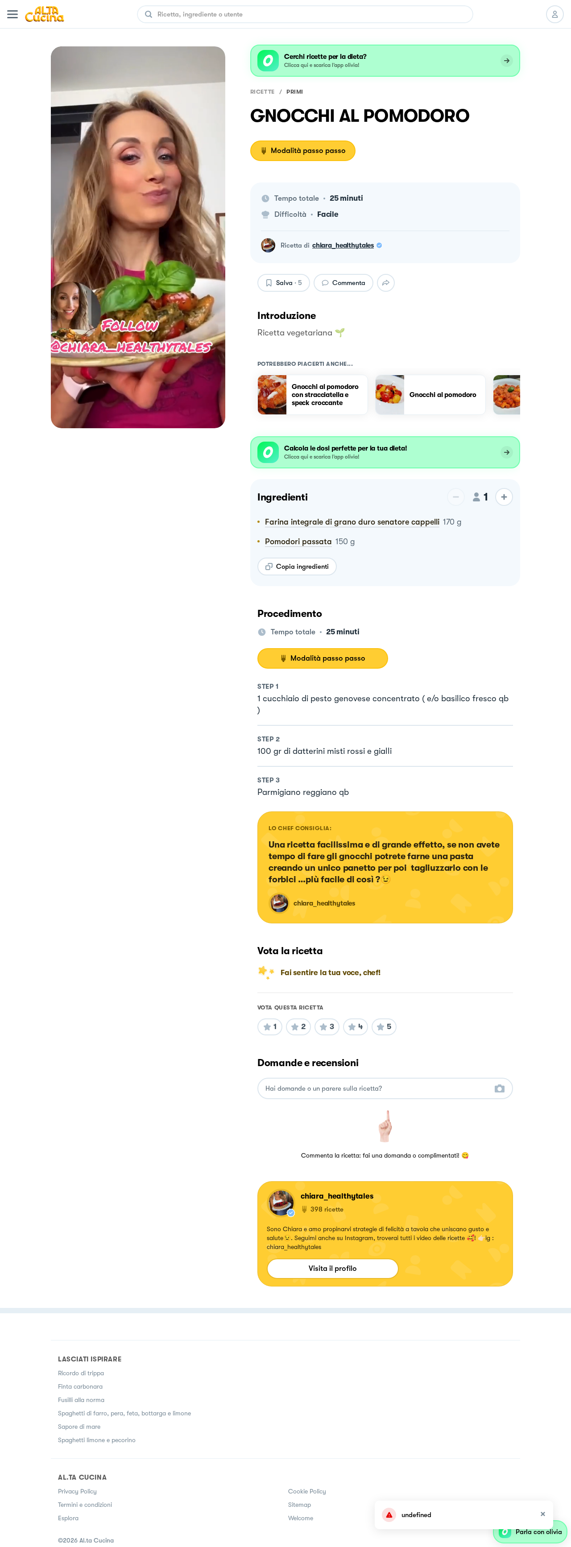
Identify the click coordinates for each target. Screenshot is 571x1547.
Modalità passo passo (308, 150)
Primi (294, 91)
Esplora (68, 1518)
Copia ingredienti (302, 567)
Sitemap (299, 1504)
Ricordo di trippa (81, 1373)
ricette (262, 91)
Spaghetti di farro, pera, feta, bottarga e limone (124, 1413)
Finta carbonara (80, 1386)
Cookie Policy (307, 1491)
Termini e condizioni (85, 1504)
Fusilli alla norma (81, 1399)
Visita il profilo (333, 1268)
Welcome (300, 1518)
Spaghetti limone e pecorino (97, 1440)
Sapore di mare (79, 1426)
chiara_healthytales (343, 245)
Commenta (348, 283)
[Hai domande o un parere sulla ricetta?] (377, 1088)
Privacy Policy (77, 1491)
